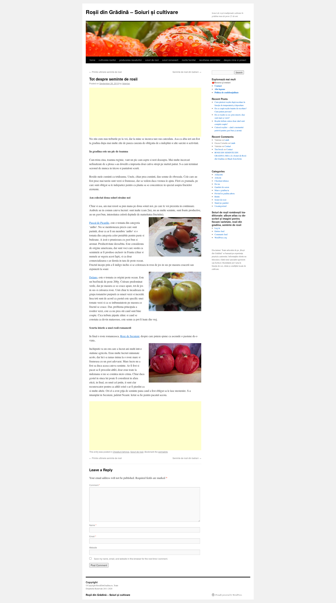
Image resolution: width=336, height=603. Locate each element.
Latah (227, 139)
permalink (163, 451)
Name (92, 525)
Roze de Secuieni (129, 336)
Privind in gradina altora (224, 193)
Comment (94, 484)
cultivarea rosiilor (107, 60)
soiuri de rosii (152, 60)
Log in (217, 228)
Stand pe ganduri (222, 202)
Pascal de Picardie (99, 223)
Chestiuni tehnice (121, 451)
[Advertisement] (145, 112)
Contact (228, 146)
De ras (217, 184)
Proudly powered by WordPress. (228, 594)
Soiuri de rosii (137, 451)
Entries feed (219, 231)
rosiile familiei (189, 60)
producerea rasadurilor (130, 60)
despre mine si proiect (235, 60)
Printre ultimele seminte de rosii (105, 71)
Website (93, 547)
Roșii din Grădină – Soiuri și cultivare (132, 12)
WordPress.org (221, 237)
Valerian (126, 83)
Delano (93, 277)
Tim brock (219, 149)
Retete (217, 196)
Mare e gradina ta (222, 190)
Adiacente (219, 174)
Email (92, 536)
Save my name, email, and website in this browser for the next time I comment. (131, 558)
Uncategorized (220, 206)
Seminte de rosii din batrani (187, 71)
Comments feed (221, 234)
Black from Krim (234, 158)
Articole (218, 177)
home (92, 60)
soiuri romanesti (170, 60)
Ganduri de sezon (222, 187)
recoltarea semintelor (209, 60)
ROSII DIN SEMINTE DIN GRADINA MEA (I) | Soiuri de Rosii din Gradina (230, 155)
